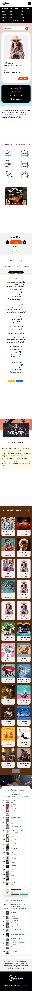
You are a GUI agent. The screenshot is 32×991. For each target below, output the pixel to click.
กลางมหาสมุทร (14, 920)
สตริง (3, 11)
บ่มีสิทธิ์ (12, 861)
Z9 (11, 914)
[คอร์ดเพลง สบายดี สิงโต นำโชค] (24, 565)
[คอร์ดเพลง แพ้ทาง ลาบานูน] (8, 875)
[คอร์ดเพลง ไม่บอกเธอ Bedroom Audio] (8, 866)
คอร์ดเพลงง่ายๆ (14, 8)
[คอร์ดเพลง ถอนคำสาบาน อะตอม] (8, 952)
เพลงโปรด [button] (20, 380)
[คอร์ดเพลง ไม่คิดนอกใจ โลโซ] (8, 806)
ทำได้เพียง (13, 882)
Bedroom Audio (15, 867)
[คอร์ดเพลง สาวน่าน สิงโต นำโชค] (8, 607)
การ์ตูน (4, 20)
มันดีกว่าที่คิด (23, 742)
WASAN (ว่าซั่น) (8, 700)
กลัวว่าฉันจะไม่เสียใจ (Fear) (17, 826)
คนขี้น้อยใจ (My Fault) (16, 929)
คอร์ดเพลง (5, 8)
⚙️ (21, 261)
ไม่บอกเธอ (13, 865)
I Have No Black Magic (24, 638)
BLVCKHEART (14, 936)
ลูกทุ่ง (11, 14)
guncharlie (13, 944)
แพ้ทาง (12, 874)
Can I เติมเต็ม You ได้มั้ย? (24, 680)
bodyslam (13, 858)
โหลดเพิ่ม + (16, 771)
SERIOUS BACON (15, 931)
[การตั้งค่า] (29, 3)
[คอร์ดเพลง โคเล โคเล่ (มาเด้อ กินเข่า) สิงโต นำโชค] (24, 523)
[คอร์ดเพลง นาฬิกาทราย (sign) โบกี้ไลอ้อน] (8, 819)
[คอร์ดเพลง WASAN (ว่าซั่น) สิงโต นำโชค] (8, 692)
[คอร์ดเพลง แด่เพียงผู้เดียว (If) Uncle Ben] (8, 939)
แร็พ (11, 11)
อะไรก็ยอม (13, 822)
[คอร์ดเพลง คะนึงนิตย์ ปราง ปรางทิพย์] (8, 917)
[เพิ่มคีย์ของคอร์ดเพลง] (24, 242)
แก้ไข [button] (12, 380)
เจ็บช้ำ (12, 947)
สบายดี (24, 574)
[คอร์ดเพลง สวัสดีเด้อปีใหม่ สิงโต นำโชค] (24, 586)
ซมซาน (12, 834)
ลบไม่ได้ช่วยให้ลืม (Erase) (17, 830)
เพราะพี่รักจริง (14, 848)
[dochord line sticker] (16, 891)
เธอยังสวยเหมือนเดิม (23, 763)
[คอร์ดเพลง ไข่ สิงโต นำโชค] (8, 734)
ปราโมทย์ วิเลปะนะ (15, 810)
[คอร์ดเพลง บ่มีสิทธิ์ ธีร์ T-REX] (8, 862)
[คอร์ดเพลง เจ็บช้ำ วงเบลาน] (8, 948)
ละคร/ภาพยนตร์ (14, 20)
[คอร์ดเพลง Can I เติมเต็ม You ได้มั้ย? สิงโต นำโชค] (24, 670)
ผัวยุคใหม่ (23, 616)
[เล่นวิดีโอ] (16, 430)
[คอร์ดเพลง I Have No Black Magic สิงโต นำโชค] (24, 628)
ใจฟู (8, 658)
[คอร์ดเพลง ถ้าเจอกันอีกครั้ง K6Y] (8, 926)
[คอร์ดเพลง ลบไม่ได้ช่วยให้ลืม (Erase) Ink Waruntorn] (8, 831)
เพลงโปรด (24, 79)
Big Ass (12, 880)
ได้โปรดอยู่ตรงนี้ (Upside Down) (18, 934)
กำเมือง (4, 17)
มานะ (12, 852)
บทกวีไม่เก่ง (8, 763)
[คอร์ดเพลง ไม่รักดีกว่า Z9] (8, 913)
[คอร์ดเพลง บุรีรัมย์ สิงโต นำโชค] (8, 565)
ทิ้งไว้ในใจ (13, 878)
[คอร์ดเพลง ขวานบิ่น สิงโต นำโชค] (24, 649)
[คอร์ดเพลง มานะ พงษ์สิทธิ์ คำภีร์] (8, 853)
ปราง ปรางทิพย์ (14, 918)
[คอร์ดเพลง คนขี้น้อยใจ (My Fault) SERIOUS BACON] (8, 930)
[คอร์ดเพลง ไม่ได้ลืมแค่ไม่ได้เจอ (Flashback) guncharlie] (8, 944)
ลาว (11, 17)
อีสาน (22, 20)
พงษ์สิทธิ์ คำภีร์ (14, 854)
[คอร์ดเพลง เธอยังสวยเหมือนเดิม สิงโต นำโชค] (24, 755)
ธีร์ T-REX (13, 863)
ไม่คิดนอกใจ (13, 804)
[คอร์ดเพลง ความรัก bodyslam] (8, 858)
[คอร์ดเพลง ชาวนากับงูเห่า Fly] (8, 840)
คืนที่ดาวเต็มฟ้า (14, 809)
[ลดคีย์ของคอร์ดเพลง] (7, 242)
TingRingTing (23, 553)
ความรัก (13, 856)
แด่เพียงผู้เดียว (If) (15, 938)
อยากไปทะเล (8, 553)
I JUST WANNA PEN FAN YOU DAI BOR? (24, 722)
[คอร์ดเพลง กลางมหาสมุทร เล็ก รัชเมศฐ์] (8, 922)
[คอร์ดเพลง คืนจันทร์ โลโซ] (8, 801)
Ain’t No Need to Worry (8, 532)
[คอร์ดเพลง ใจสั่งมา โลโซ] (8, 814)
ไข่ (8, 742)
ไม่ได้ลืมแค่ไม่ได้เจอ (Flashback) (18, 942)
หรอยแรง (8, 595)
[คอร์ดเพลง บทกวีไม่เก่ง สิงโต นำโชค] (8, 755)
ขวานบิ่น (23, 658)
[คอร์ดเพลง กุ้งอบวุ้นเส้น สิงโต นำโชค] (8, 670)
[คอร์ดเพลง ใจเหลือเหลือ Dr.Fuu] (8, 845)
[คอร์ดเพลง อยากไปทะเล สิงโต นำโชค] (8, 544)
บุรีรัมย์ (8, 574)
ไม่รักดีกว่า (13, 912)
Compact (26, 266)
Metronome (7, 266)
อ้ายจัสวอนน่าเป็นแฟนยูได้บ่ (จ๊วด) (24, 701)
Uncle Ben (13, 940)
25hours (13, 884)
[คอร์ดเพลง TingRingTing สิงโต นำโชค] (24, 544)
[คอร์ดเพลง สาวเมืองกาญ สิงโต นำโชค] (8, 628)
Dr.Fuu (12, 845)
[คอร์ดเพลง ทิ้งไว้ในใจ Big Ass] (8, 879)
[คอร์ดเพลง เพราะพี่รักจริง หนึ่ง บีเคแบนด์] (8, 849)
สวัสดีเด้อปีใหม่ (24, 595)
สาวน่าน (8, 616)
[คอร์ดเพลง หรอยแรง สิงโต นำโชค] (8, 586)
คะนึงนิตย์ (13, 916)
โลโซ (12, 802)
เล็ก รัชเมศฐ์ (13, 922)
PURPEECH (13, 828)
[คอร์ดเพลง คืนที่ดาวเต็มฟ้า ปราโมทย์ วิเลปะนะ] (8, 810)
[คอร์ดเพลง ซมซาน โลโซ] (8, 836)
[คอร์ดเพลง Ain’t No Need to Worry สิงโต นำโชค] (8, 523)
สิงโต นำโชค (13, 70)
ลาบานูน (12, 875)
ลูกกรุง (23, 17)
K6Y (12, 926)
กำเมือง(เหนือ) (16, 73)
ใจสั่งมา (12, 813)
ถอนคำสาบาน (14, 951)
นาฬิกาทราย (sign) (15, 817)
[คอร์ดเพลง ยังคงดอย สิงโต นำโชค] (8, 713)
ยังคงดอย (8, 721)
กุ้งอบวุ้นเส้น (8, 679)
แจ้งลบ (19, 985)
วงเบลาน (13, 948)
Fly (11, 840)
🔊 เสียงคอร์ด (15, 261)
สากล (22, 11)
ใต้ (22, 14)
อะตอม (12, 953)
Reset (16, 250)
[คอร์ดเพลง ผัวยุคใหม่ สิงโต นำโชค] (24, 607)
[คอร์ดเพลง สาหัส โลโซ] (8, 871)
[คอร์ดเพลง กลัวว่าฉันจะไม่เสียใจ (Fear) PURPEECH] (8, 827)
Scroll (20, 272)
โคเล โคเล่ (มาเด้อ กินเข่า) (23, 532)
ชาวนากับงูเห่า (14, 839)
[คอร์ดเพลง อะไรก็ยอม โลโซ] (8, 823)
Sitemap (24, 985)
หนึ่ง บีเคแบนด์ (14, 850)
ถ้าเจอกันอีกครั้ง (14, 925)
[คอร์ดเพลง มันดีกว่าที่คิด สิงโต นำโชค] (24, 734)
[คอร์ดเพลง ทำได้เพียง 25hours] (8, 883)
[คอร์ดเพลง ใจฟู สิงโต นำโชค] (8, 649)
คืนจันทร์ (13, 800)
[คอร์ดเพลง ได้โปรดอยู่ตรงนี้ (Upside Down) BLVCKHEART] (8, 935)
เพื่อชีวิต (4, 14)
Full (12, 272)
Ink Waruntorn (14, 832)
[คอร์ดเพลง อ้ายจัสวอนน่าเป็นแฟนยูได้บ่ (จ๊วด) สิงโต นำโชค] (24, 692)
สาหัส (12, 869)
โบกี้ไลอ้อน (13, 819)
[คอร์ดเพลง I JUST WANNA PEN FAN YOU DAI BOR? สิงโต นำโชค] (24, 713)
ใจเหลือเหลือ (14, 844)
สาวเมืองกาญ (8, 637)
